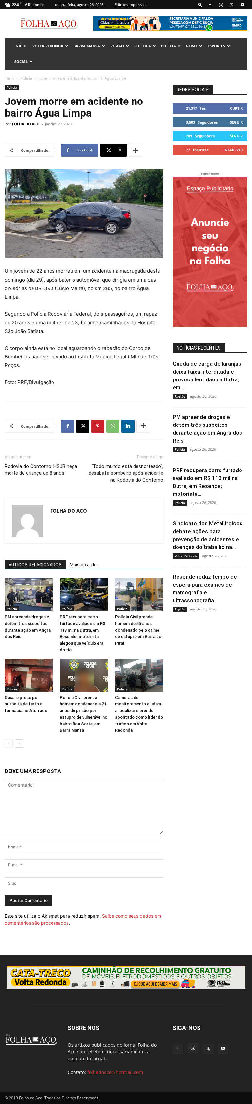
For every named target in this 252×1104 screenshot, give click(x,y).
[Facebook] (210, 4)
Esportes (216, 45)
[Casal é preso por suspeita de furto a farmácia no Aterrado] (29, 675)
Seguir (236, 122)
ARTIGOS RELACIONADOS (35, 564)
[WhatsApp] (112, 426)
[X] (232, 4)
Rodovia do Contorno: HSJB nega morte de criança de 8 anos (41, 469)
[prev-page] (9, 743)
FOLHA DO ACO (26, 123)
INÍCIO (20, 45)
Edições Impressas (130, 4)
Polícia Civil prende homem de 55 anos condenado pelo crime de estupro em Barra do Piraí (138, 630)
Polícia (168, 45)
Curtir (236, 108)
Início (9, 78)
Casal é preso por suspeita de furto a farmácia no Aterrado (26, 704)
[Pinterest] (97, 426)
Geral (192, 45)
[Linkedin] (128, 426)
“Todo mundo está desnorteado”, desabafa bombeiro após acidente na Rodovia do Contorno (126, 473)
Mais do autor (84, 564)
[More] (135, 150)
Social (21, 61)
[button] (200, 4)
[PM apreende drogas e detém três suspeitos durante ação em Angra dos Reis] (29, 594)
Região (117, 45)
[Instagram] (221, 4)
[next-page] (19, 743)
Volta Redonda (47, 45)
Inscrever (233, 149)
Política (142, 45)
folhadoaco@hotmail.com (115, 1072)
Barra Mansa (87, 45)
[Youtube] (242, 4)
